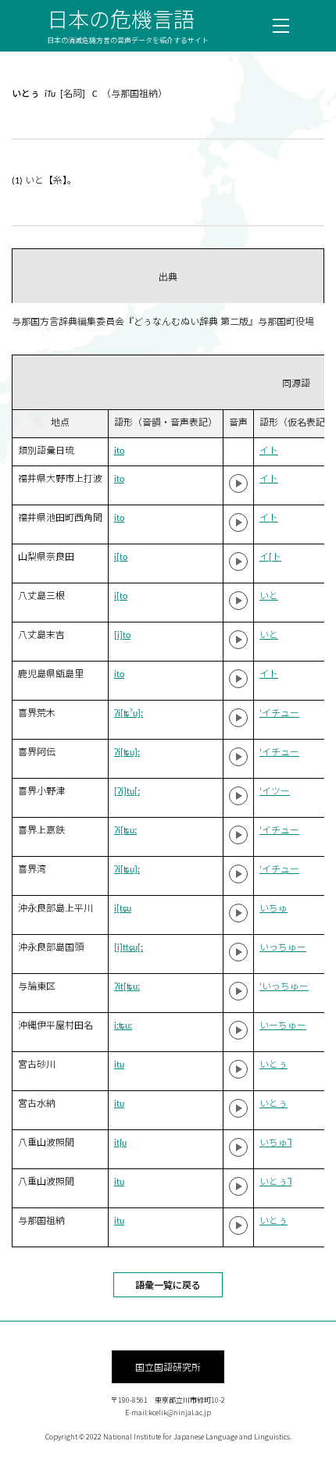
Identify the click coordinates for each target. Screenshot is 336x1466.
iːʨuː (123, 1026)
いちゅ (273, 909)
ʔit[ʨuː (127, 987)
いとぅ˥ (275, 1182)
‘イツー (274, 792)
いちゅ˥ (275, 1143)
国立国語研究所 (168, 1366)
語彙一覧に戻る (168, 1284)
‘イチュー (279, 714)
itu (119, 1065)
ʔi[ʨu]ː (127, 753)
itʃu (120, 1143)
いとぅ (273, 1065)
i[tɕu (122, 909)
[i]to (122, 635)
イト (268, 451)
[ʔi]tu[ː (127, 792)
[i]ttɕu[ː (128, 948)
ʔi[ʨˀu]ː (128, 714)
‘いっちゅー (284, 987)
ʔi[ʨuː (125, 831)
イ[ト (270, 557)
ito (119, 451)
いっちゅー (282, 948)
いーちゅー (282, 1026)
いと (268, 596)
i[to (120, 557)
